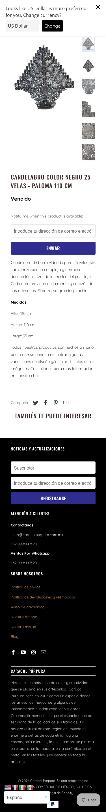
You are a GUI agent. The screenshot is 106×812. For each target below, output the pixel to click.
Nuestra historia (24, 616)
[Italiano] (22, 787)
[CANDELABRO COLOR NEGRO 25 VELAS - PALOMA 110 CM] (45, 78)
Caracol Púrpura (42, 781)
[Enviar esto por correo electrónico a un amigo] (65, 403)
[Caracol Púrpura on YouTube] (24, 652)
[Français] (15, 787)
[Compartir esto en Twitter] (34, 403)
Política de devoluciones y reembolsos (43, 597)
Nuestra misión (23, 626)
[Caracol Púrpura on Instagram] (34, 652)
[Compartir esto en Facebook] (44, 403)
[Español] (30, 787)
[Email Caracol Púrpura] (44, 652)
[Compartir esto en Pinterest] (54, 403)
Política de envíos (25, 587)
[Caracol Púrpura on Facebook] (14, 652)
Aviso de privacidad (28, 607)
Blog (14, 636)
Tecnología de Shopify (56, 793)
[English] (8, 787)
